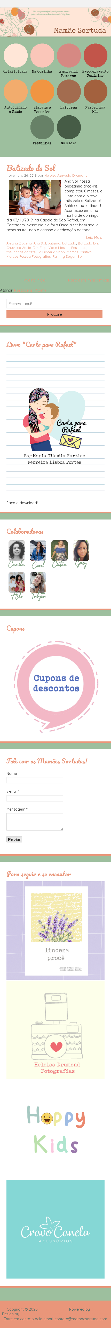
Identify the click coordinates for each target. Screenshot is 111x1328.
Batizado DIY (88, 243)
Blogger (97, 1309)
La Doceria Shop (51, 252)
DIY (35, 248)
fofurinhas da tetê (21, 252)
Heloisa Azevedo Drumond (66, 175)
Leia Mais (94, 237)
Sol (80, 256)
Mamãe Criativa (79, 252)
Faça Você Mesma (54, 248)
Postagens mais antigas (89, 280)
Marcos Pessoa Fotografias (28, 256)
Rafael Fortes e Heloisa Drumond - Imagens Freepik (64, 1314)
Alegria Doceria (19, 243)
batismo (54, 243)
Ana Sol (40, 243)
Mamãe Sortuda (52, 1309)
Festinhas (78, 248)
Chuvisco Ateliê (18, 248)
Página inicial (34, 280)
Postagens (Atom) (30, 290)
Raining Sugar (64, 256)
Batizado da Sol (30, 168)
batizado (69, 243)
